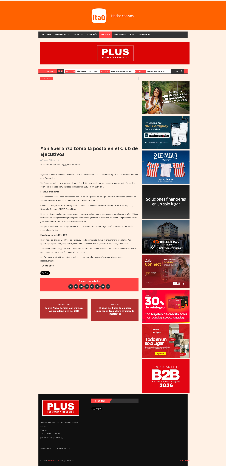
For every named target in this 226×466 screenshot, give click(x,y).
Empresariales (62, 34)
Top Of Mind (120, 34)
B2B (132, 34)
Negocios (105, 34)
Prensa (45, 160)
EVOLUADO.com (63, 448)
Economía (92, 34)
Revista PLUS (53, 460)
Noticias (46, 34)
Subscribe (185, 460)
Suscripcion (144, 34)
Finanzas (78, 34)
